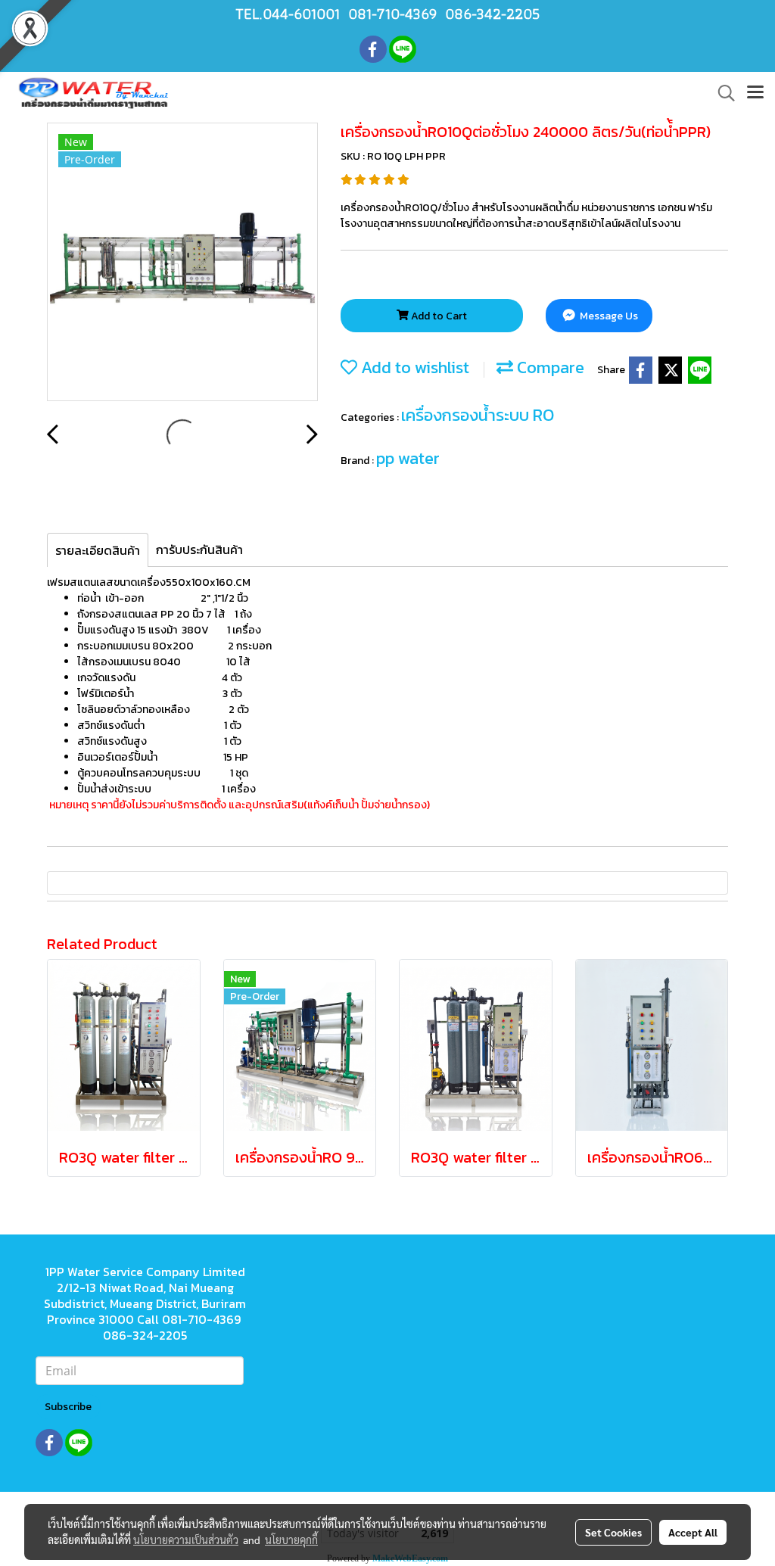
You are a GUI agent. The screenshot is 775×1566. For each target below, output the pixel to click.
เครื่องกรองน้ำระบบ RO (477, 415)
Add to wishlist (413, 367)
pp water (408, 458)
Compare (548, 367)
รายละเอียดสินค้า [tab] (97, 550)
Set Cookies (613, 1532)
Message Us (607, 316)
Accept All (692, 1532)
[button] (721, 93)
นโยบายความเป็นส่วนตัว (185, 1539)
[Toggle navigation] (755, 93)
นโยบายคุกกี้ (291, 1539)
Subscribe (68, 1407)
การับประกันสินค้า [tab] (199, 549)
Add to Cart (438, 316)
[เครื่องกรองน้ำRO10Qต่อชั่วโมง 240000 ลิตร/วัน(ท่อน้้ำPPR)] (182, 262)
